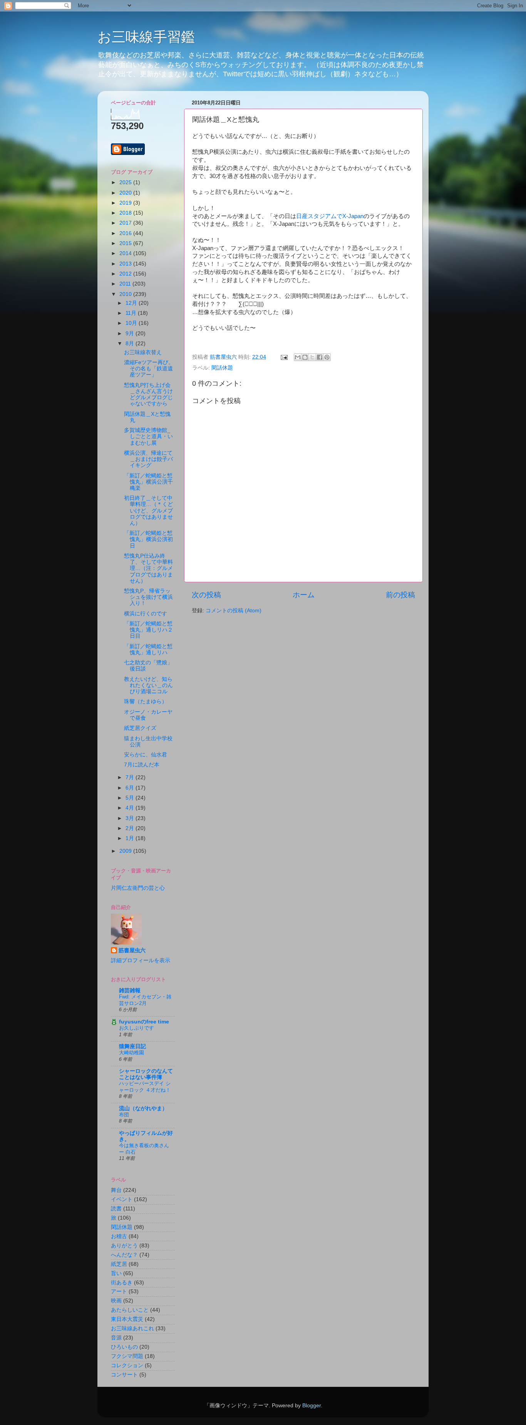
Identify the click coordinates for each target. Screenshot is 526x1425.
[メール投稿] (283, 357)
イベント (121, 1199)
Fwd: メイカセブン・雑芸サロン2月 (145, 1000)
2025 (126, 182)
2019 (126, 203)
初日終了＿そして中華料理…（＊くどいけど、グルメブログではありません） (148, 510)
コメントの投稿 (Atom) (233, 610)
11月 (132, 313)
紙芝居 (119, 1264)
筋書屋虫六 (132, 950)
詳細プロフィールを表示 (140, 960)
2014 (126, 253)
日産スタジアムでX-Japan (330, 216)
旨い (116, 1273)
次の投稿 (206, 595)
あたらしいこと (130, 1310)
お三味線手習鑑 (146, 37)
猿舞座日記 (132, 1046)
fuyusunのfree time (144, 1022)
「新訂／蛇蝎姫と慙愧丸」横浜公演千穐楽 (148, 482)
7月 (131, 777)
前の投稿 (400, 595)
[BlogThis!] (305, 357)
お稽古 (119, 1236)
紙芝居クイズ (140, 728)
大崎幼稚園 (131, 1052)
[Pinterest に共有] (327, 357)
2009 (126, 851)
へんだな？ (124, 1255)
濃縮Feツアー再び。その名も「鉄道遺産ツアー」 (149, 369)
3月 (131, 818)
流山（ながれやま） (143, 1108)
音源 (116, 1338)
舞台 (116, 1190)
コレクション (127, 1365)
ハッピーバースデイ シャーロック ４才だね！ (145, 1087)
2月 (131, 828)
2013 (126, 264)
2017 (126, 223)
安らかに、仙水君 (145, 755)
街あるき (121, 1283)
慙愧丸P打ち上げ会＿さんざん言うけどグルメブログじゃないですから (148, 394)
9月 (131, 333)
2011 (125, 284)
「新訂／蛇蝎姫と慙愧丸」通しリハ (148, 649)
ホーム (304, 595)
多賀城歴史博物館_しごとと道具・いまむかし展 (148, 436)
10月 (132, 323)
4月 (131, 808)
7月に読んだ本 (141, 765)
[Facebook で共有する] (319, 357)
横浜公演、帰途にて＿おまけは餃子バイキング (148, 459)
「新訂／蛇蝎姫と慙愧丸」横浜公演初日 (148, 539)
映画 (116, 1301)
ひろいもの (124, 1347)
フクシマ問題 (127, 1356)
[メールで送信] (298, 357)
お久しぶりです (136, 1028)
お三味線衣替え (143, 352)
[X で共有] (312, 357)
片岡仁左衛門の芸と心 (138, 888)
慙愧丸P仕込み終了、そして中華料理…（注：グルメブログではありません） (148, 568)
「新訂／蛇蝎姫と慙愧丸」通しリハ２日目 (148, 630)
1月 (131, 838)
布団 (124, 1114)
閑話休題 (222, 368)
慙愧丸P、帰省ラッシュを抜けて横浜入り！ (148, 597)
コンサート (124, 1375)
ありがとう (124, 1246)
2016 (126, 233)
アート (119, 1291)
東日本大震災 (127, 1319)
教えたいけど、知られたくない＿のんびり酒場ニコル (148, 685)
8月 (131, 343)
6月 (131, 788)
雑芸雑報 (130, 990)
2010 (126, 294)
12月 (132, 303)
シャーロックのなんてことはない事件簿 (146, 1074)
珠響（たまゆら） (145, 701)
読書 (116, 1209)
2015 (126, 243)
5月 (131, 798)
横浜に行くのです (145, 614)
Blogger (311, 1405)
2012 (126, 274)
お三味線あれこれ (132, 1328)
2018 (126, 213)
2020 (126, 193)
